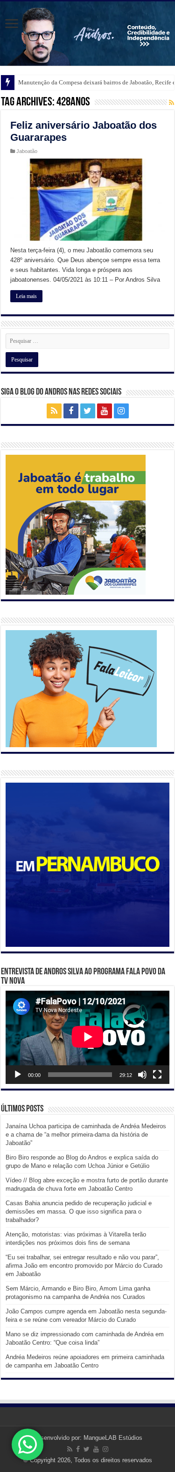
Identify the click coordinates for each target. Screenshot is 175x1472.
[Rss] (54, 410)
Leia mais (26, 296)
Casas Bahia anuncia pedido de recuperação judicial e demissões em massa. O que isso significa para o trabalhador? (79, 1211)
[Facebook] (70, 410)
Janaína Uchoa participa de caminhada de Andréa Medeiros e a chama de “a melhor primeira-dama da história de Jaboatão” (86, 1134)
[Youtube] (104, 410)
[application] (87, 1037)
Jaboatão (26, 151)
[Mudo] (142, 1074)
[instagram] (121, 410)
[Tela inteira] (157, 1074)
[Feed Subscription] (171, 102)
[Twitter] (87, 410)
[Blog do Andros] (87, 33)
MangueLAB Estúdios (113, 1437)
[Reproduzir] (17, 1074)
